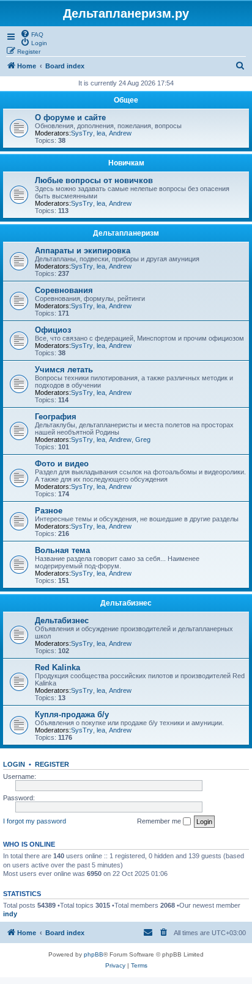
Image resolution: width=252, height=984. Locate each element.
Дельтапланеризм (126, 233)
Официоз (53, 330)
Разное (48, 510)
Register (52, 764)
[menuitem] (31, 33)
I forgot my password (34, 821)
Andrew (120, 133)
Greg (142, 439)
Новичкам (126, 163)
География (55, 416)
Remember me (160, 821)
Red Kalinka (57, 667)
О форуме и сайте (70, 117)
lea (101, 133)
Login (14, 764)
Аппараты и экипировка (82, 250)
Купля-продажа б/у (72, 714)
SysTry (82, 133)
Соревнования (64, 290)
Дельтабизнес (126, 603)
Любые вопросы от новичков (94, 180)
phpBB (93, 954)
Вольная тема (62, 550)
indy (10, 913)
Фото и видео (62, 463)
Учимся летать (64, 369)
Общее (126, 100)
